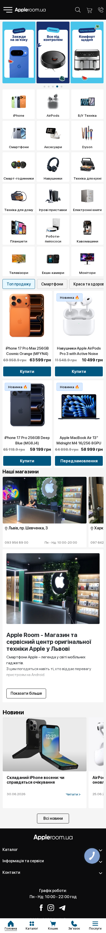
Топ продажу (19, 284)
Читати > (73, 794)
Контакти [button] (11, 872)
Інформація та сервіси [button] (23, 861)
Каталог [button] (10, 849)
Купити (27, 371)
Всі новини (53, 818)
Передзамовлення (79, 461)
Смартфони (52, 284)
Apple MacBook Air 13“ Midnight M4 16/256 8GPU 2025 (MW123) (78, 443)
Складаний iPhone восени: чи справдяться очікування (35, 780)
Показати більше (26, 693)
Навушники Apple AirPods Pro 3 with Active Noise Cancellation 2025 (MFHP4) (79, 353)
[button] (44, 86)
